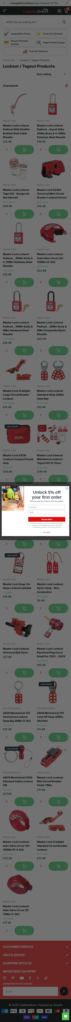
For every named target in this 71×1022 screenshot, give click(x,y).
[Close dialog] (67, 488)
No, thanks (46, 532)
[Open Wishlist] (65, 1016)
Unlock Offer (46, 519)
